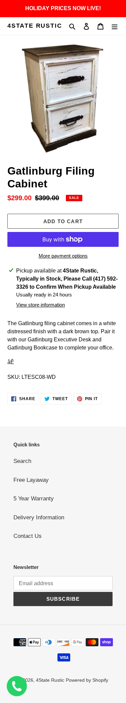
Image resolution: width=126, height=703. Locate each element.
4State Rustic (34, 25)
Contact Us (27, 536)
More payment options (63, 256)
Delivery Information (38, 517)
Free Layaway (31, 480)
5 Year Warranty (33, 498)
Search (22, 461)
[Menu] (115, 26)
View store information (40, 305)
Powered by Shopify (87, 680)
